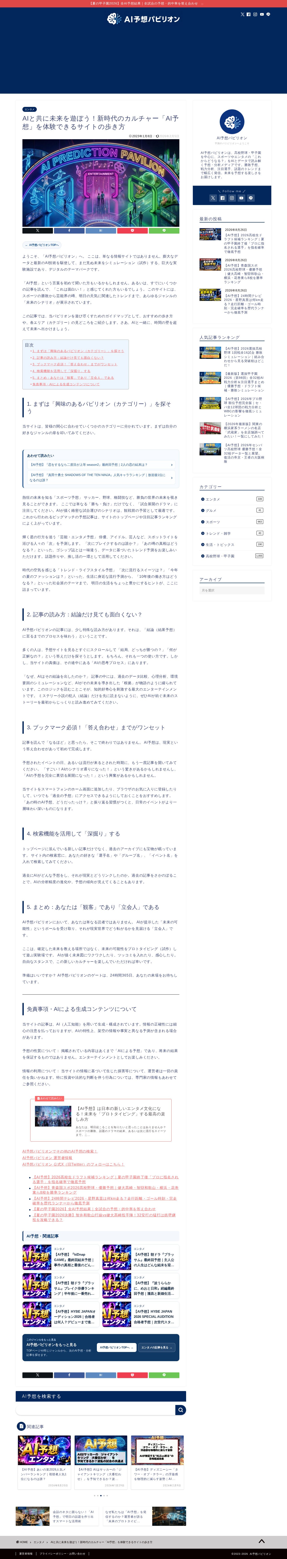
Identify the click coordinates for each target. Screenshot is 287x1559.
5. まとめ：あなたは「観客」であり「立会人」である (73, 377)
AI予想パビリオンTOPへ (42, 245)
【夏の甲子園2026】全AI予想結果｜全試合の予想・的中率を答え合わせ (94, 1209)
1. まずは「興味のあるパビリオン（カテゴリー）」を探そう (78, 351)
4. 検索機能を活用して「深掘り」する (62, 371)
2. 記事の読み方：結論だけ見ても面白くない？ (68, 357)
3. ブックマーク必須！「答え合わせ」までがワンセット (75, 364)
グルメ (233, 510)
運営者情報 (26, 1553)
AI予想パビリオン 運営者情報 (47, 1158)
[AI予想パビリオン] (143, 25)
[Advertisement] (143, 62)
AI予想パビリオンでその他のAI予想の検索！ (60, 1151)
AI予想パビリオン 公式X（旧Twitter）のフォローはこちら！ (73, 1164)
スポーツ (234, 522)
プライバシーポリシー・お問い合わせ (62, 1553)
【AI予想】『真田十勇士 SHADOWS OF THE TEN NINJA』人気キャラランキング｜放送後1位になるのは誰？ (97, 477)
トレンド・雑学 (233, 533)
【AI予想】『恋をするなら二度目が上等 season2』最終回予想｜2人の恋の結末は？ (89, 464)
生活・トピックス (234, 545)
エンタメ (30, 109)
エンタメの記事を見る (156, 1347)
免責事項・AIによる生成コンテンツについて (66, 384)
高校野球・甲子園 (234, 556)
